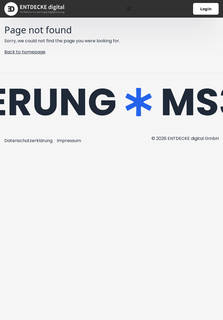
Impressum (69, 140)
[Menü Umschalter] (128, 8)
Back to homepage (24, 52)
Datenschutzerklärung (28, 140)
